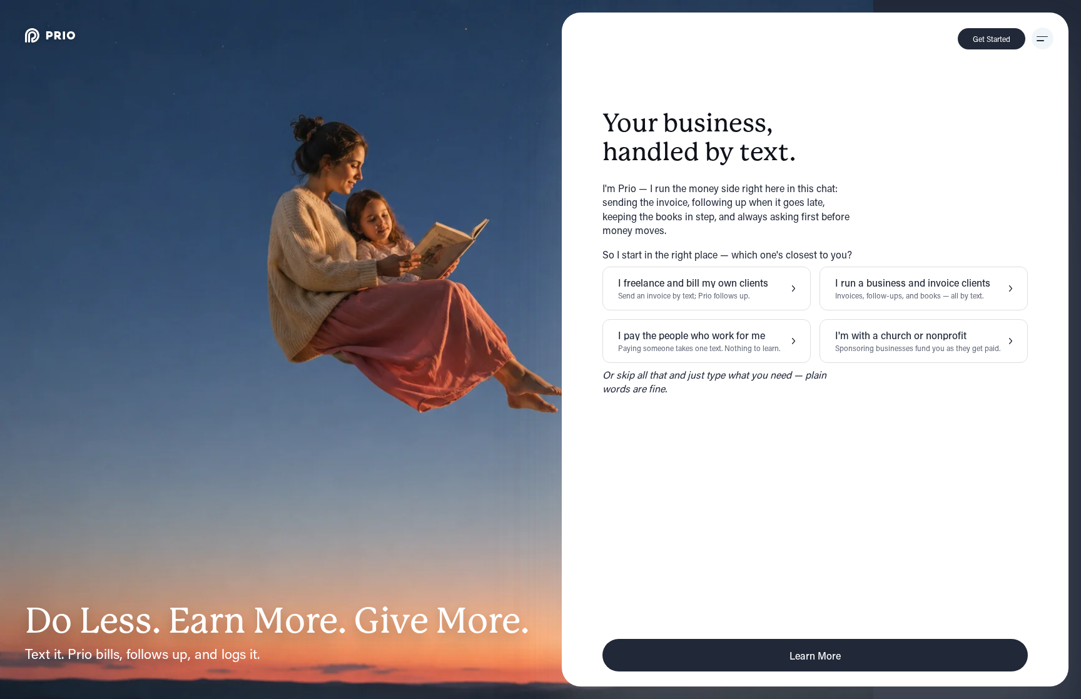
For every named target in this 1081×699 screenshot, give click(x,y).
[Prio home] (50, 35)
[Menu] (1042, 38)
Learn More (815, 655)
